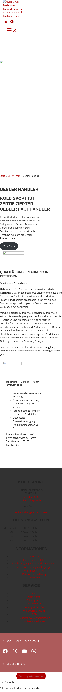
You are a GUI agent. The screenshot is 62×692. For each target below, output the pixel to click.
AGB (34, 614)
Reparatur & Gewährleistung (34, 617)
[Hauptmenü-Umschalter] (12, 31)
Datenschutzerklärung (34, 574)
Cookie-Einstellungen (34, 621)
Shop (34, 593)
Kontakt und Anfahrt (34, 560)
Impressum (34, 556)
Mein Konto (34, 596)
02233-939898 (31, 496)
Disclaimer (34, 577)
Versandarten (34, 603)
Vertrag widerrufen (34, 607)
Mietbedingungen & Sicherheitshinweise (34, 563)
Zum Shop (9, 246)
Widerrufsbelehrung (34, 610)
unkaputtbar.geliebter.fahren (31, 512)
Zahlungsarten (34, 600)
